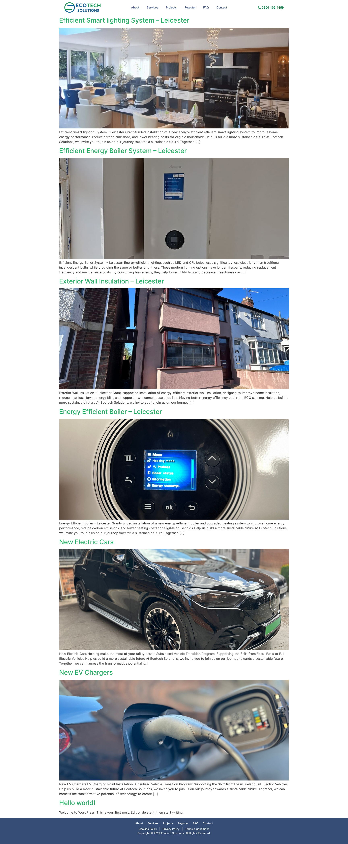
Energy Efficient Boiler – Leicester (110, 412)
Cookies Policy (148, 828)
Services (152, 7)
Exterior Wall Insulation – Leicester (111, 281)
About (135, 7)
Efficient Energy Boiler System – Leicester (123, 151)
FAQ (206, 7)
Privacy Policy (171, 828)
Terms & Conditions (197, 828)
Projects (171, 7)
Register (190, 7)
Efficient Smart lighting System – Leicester (124, 20)
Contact (221, 7)
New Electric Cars (86, 542)
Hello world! (77, 803)
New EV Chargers (86, 672)
